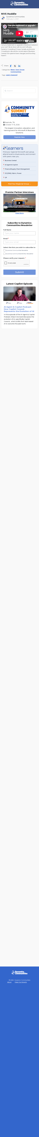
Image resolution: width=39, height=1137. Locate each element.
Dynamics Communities (15, 17)
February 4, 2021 (12, 19)
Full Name (7, 230)
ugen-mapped (11, 75)
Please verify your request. (14, 258)
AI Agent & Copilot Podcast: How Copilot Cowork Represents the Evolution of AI (19, 309)
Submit (19, 272)
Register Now (19, 137)
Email (6, 239)
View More (19, 213)
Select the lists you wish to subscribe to (19, 247)
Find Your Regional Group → (19, 184)
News (13, 69)
